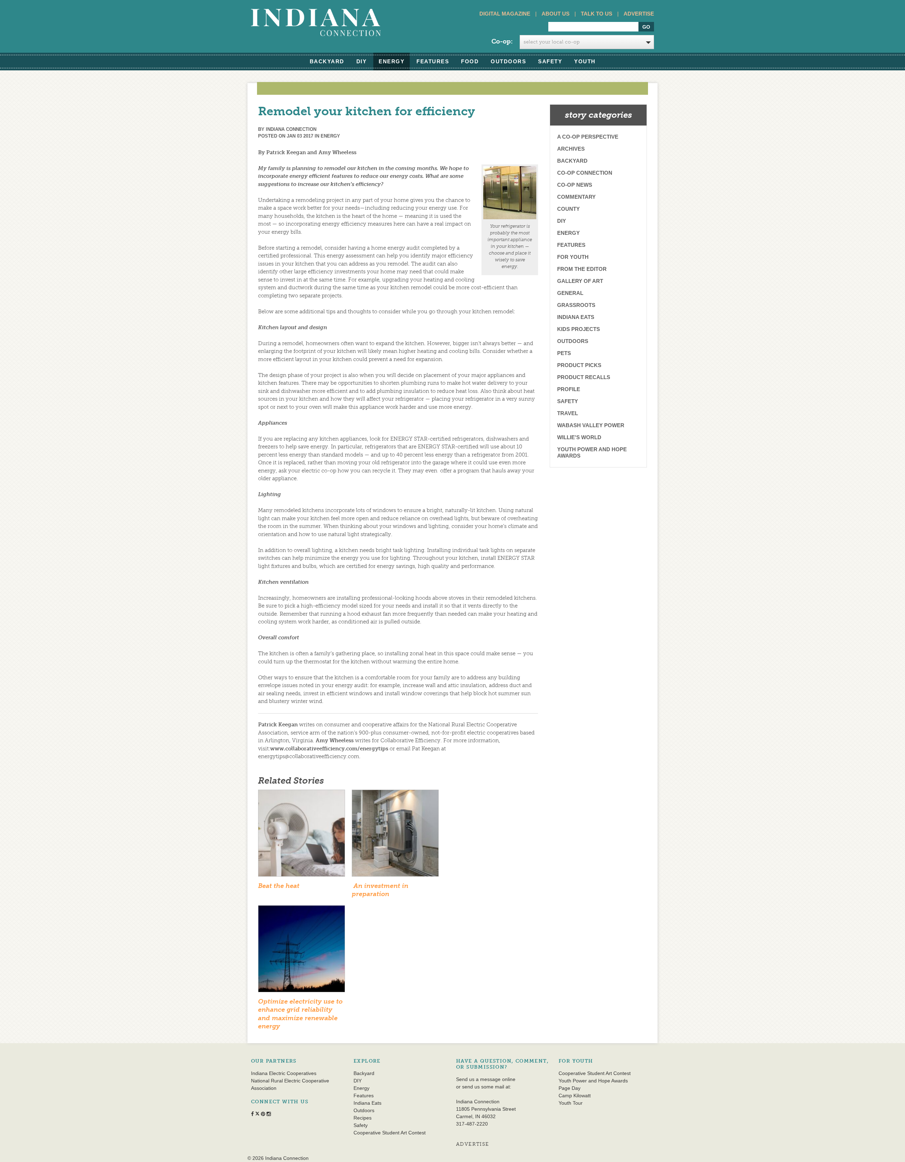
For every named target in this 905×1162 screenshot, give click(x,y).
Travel (567, 413)
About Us (556, 14)
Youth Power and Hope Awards (592, 452)
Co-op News (574, 185)
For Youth (573, 257)
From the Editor (582, 269)
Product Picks (579, 365)
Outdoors (508, 61)
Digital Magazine (504, 14)
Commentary (576, 197)
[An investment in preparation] (395, 835)
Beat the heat (278, 886)
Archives (571, 149)
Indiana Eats (575, 317)
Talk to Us (596, 14)
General (570, 293)
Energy (391, 61)
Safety (550, 61)
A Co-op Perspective (587, 137)
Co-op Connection (584, 173)
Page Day (569, 1088)
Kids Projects (578, 329)
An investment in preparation (380, 890)
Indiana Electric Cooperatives (283, 1073)
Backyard (327, 61)
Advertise (639, 14)
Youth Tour (571, 1103)
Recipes (363, 1118)
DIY (361, 61)
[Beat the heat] (301, 835)
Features (432, 61)
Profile (568, 389)
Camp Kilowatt (575, 1095)
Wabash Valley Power (590, 425)
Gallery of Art (580, 281)
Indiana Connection (291, 129)
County (568, 209)
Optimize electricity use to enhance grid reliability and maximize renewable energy (300, 1014)
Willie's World (579, 437)
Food (470, 61)
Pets (564, 353)
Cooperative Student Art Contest (390, 1132)
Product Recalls (583, 377)
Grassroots (576, 305)
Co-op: (502, 41)
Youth (585, 61)
